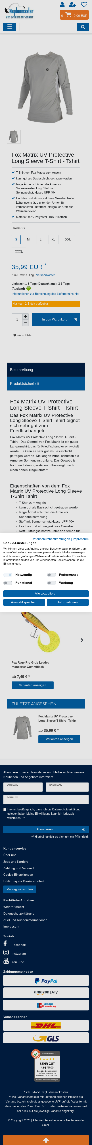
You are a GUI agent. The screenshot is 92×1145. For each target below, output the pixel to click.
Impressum (81, 538)
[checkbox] (7, 575)
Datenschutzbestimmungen (50, 538)
